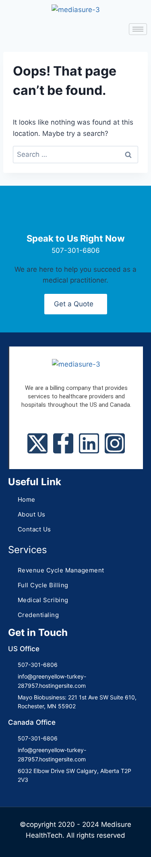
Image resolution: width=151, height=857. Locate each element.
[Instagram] (115, 443)
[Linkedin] (89, 443)
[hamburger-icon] (138, 29)
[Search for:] (75, 154)
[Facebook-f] (63, 443)
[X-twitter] (37, 443)
